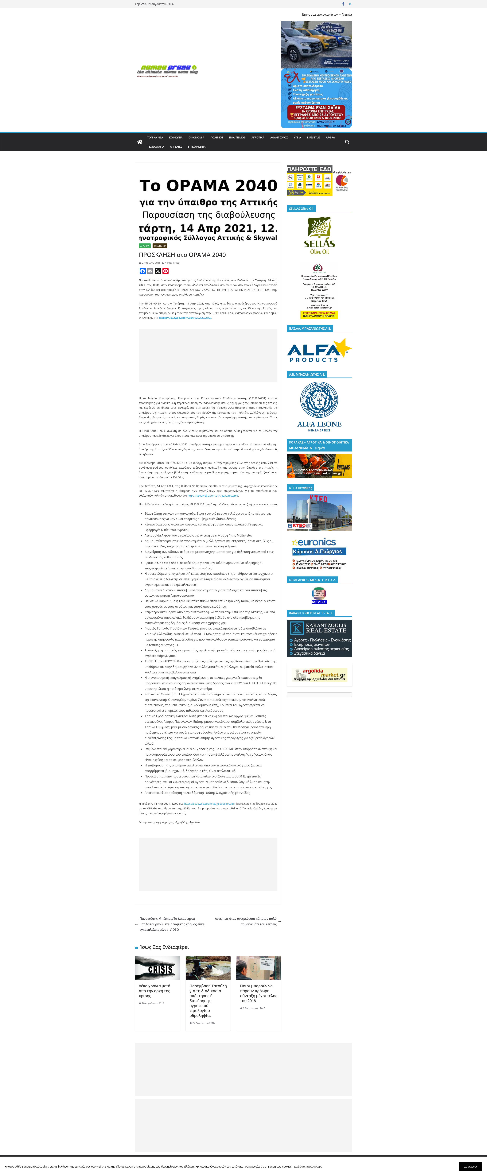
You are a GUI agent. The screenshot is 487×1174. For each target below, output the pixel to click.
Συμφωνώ (470, 1166)
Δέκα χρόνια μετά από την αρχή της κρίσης (154, 990)
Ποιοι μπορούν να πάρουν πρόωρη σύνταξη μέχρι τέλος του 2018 (258, 993)
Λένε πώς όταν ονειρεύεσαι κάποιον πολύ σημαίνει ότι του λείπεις (246, 921)
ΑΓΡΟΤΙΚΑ (257, 137)
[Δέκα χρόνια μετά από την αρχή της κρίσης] (157, 959)
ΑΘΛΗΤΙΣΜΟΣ (279, 137)
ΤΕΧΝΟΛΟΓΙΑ (155, 146)
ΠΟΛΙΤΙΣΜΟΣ (237, 137)
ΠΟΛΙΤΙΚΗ (216, 137)
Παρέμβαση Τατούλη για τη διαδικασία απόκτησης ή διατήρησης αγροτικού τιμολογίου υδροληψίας (208, 1000)
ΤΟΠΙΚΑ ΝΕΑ (155, 137)
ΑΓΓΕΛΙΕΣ (176, 146)
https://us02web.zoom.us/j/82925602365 (185, 318)
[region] (243, 1165)
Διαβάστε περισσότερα (308, 1166)
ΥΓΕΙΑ (297, 137)
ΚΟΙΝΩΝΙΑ (175, 137)
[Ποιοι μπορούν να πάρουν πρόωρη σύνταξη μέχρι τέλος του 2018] (258, 959)
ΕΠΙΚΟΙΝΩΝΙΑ (196, 146)
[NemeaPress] (139, 142)
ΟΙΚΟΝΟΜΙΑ (196, 137)
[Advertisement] (208, 355)
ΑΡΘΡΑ (330, 137)
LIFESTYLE (313, 137)
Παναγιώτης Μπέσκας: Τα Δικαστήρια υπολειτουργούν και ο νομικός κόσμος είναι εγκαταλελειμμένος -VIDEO (172, 924)
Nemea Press (172, 262)
